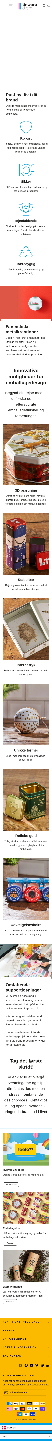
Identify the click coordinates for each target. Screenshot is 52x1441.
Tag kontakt (13, 1356)
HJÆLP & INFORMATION (20, 1347)
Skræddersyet (15, 1339)
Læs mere (10, 1302)
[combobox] (26, 1428)
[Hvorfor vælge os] (26, 1149)
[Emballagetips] (26, 1208)
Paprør (9, 1330)
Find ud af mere (11, 1185)
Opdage (10, 1243)
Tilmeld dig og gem (18, 1375)
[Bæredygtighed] (26, 1266)
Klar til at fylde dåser (22, 1322)
